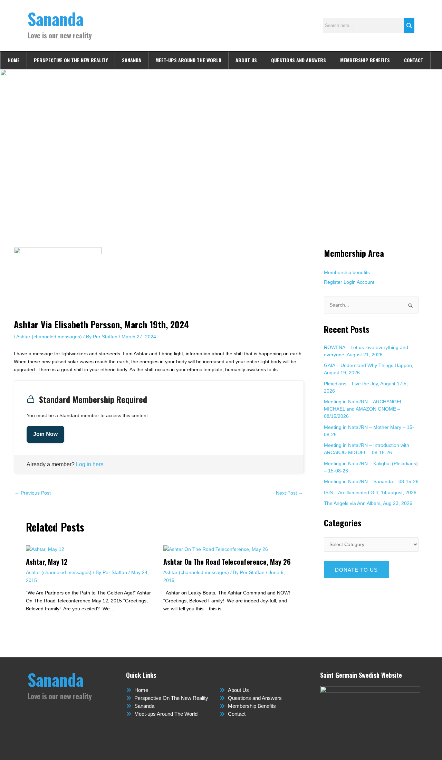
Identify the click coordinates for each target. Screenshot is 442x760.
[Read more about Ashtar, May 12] (45, 549)
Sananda (56, 18)
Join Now (45, 434)
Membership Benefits (365, 60)
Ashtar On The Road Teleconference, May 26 (227, 561)
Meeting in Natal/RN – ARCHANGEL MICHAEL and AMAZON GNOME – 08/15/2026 (363, 409)
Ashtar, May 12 (47, 561)
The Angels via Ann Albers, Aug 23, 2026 (368, 503)
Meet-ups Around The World (188, 60)
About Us (246, 60)
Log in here (90, 464)
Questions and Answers (298, 60)
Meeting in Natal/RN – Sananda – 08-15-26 (371, 481)
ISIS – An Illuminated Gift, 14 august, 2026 (370, 492)
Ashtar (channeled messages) (49, 336)
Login (350, 282)
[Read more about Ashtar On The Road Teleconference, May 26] (215, 549)
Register (333, 282)
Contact (413, 60)
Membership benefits (347, 272)
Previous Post (33, 492)
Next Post (289, 492)
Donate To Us (356, 570)
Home (14, 60)
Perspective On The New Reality (71, 60)
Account (365, 282)
